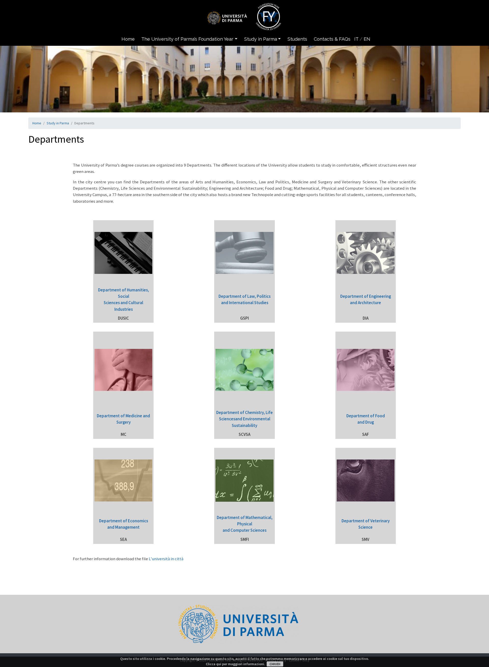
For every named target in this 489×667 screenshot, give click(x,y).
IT (356, 39)
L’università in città (166, 558)
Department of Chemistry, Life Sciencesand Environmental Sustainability (244, 419)
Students (297, 39)
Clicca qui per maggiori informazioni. (235, 664)
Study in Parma (58, 123)
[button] (237, 39)
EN (367, 39)
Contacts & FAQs (332, 39)
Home (128, 39)
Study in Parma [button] (260, 39)
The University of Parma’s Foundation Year (187, 39)
